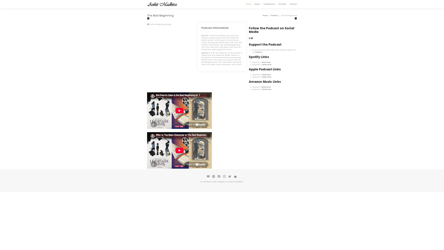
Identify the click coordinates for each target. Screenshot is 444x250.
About (257, 4)
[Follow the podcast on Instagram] (250, 38)
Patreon (258, 52)
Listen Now (266, 62)
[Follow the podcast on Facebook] (252, 38)
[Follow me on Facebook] (219, 176)
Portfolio (282, 4)
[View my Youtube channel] (208, 176)
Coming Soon (269, 4)
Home (248, 4)
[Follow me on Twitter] (229, 176)
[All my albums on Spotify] (213, 176)
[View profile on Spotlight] (235, 176)
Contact (293, 4)
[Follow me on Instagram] (224, 176)
